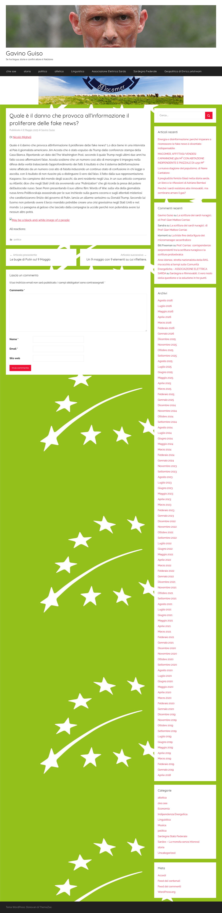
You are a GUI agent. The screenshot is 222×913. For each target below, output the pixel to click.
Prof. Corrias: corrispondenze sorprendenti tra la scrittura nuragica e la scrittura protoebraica (184, 250)
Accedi (162, 875)
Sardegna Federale (145, 71)
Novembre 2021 (167, 587)
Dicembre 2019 (166, 714)
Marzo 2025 (164, 388)
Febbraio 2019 (166, 764)
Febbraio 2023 (166, 510)
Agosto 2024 (165, 427)
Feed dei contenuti (169, 880)
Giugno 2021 (165, 615)
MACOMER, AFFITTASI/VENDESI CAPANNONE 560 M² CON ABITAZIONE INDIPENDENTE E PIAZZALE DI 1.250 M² (181, 158)
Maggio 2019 (165, 747)
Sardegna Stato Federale (172, 836)
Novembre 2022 (167, 526)
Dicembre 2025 (167, 339)
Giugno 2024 (165, 438)
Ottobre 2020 (165, 659)
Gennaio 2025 (166, 399)
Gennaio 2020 (166, 708)
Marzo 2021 (164, 631)
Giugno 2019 (165, 741)
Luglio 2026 (165, 305)
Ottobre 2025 (165, 350)
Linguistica (77, 71)
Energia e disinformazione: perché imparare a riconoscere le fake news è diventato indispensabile (184, 144)
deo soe (162, 803)
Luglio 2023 (165, 482)
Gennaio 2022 (166, 576)
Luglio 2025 (165, 366)
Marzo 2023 (164, 504)
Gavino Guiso (24, 53)
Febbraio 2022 (166, 570)
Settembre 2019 (167, 730)
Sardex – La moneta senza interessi (178, 841)
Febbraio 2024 (166, 454)
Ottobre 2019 (165, 725)
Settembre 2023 (167, 471)
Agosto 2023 (165, 476)
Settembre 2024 (167, 421)
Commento (17, 290)
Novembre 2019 (167, 719)
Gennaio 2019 (166, 769)
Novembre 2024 (167, 410)
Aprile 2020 (164, 692)
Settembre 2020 (167, 664)
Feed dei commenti (169, 886)
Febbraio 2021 (166, 637)
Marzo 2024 (164, 449)
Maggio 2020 (165, 686)
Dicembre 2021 (166, 581)
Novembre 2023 (167, 465)
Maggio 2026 (165, 311)
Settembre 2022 (167, 537)
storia (27, 71)
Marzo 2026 (164, 322)
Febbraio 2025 (166, 394)
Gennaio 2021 (166, 642)
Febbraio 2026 (166, 328)
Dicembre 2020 (167, 648)
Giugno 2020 (165, 681)
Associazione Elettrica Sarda (109, 71)
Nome (14, 339)
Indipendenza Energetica (172, 814)
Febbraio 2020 (166, 703)
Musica (162, 825)
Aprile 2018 (164, 775)
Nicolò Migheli (22, 137)
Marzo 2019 (164, 758)
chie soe (11, 71)
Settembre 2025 (167, 355)
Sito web (15, 358)
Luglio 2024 (165, 432)
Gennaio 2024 (166, 460)
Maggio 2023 (165, 493)
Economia (164, 808)
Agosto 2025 (165, 361)
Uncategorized (166, 852)
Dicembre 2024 (167, 405)
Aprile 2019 (164, 753)
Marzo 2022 (164, 565)
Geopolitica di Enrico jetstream (183, 71)
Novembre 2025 (167, 344)
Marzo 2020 (164, 697)
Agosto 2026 (165, 300)
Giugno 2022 (165, 548)
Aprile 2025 (164, 383)
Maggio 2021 (165, 620)
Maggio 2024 (165, 443)
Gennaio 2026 (166, 333)
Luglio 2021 (164, 609)
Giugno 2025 (165, 372)
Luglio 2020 (165, 675)
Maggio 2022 (165, 554)
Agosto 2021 (165, 604)
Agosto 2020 (165, 670)
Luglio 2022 (165, 543)
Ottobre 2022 (165, 532)
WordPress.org (166, 891)
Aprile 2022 (164, 559)
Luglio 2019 (164, 736)
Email (14, 348)
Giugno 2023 (165, 488)
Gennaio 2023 (166, 515)
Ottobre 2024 (165, 416)
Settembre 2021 (167, 598)
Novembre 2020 (167, 653)
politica (42, 71)
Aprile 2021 (164, 626)
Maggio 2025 (165, 377)
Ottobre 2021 (165, 593)
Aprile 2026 (164, 316)
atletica (59, 71)
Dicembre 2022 (167, 521)
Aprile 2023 (164, 499)
